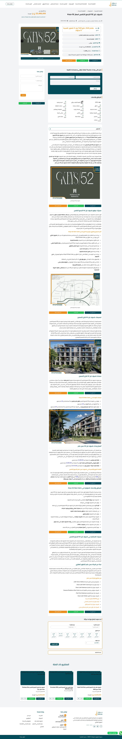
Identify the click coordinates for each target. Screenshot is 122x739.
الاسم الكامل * (96, 624)
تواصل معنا (9, 4)
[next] (22, 41)
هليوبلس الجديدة (26, 721)
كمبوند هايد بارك (39, 721)
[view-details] (78, 699)
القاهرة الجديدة (92, 4)
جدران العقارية (83, 737)
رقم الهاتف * (72, 624)
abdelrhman (72, 21)
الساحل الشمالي (37, 4)
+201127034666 (62, 717)
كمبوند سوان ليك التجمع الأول (92, 604)
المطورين (28, 718)
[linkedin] (94, 726)
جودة (21, 737)
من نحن (29, 715)
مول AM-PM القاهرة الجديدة (92, 598)
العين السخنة (29, 4)
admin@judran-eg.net (60, 721)
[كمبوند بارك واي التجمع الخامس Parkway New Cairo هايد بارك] (32, 678)
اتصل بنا (94, 60)
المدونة (41, 718)
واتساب (81, 60)
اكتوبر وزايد (71, 4)
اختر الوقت (97, 640)
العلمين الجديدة (63, 4)
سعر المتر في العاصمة (25, 723)
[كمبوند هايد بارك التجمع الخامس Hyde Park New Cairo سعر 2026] (89, 678)
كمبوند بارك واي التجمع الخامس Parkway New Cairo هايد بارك (33, 688)
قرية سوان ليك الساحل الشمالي (91, 601)
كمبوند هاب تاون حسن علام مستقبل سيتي (89, 607)
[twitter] (97, 726)
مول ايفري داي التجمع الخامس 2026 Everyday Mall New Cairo (61, 688)
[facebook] (101, 726)
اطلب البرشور (40, 58)
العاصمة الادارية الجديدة (81, 4)
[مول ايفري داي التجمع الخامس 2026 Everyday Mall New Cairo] (61, 678)
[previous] (57, 41)
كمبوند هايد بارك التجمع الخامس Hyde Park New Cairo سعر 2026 (89, 688)
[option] (40, 41)
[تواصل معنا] (81, 699)
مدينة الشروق (45, 4)
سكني (90, 43)
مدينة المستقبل (54, 4)
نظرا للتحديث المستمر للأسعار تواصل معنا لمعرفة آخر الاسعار (33, 16)
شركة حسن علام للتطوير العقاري (86, 35)
